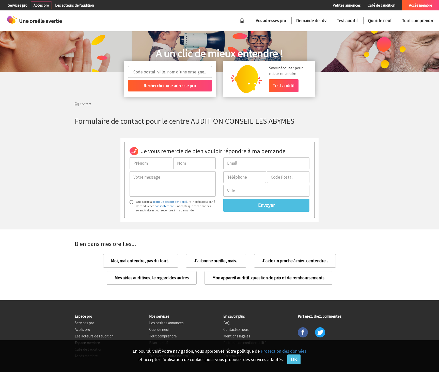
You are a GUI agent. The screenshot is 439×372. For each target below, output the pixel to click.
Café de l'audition (381, 5)
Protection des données (283, 351)
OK (294, 359)
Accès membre (420, 5)
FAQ (226, 322)
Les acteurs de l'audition (74, 5)
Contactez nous (236, 329)
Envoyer (266, 205)
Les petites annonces (166, 322)
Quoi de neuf (380, 20)
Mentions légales (236, 336)
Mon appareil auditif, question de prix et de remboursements (268, 278)
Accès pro (41, 5)
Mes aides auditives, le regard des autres (152, 278)
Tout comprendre (418, 20)
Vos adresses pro (271, 20)
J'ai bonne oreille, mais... (216, 261)
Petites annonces (347, 5)
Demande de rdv (311, 20)
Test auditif (347, 20)
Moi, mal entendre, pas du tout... (140, 261)
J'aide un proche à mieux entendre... (295, 261)
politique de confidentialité (169, 202)
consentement (164, 206)
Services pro (17, 5)
